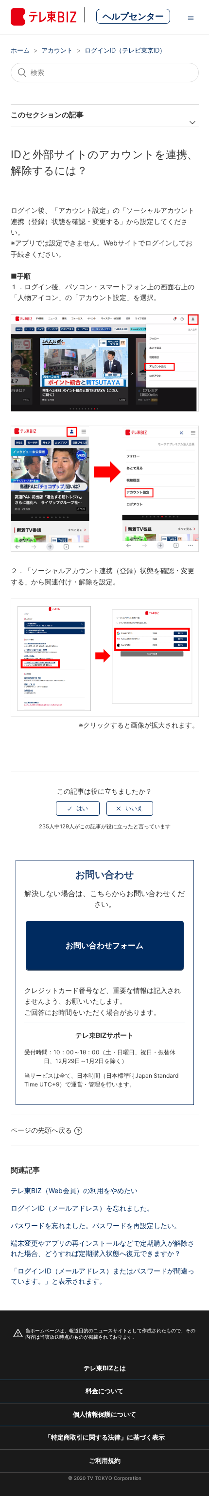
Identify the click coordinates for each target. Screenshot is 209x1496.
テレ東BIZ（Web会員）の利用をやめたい (74, 1190)
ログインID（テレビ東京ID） (125, 50)
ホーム (20, 50)
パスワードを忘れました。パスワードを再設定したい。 (96, 1225)
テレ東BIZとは (105, 1368)
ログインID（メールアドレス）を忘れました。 (82, 1208)
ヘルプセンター (133, 16)
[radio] (78, 808)
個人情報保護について (104, 1414)
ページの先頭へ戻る (41, 1130)
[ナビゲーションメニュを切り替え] (191, 17)
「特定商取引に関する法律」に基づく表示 (105, 1437)
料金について (104, 1391)
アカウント (57, 50)
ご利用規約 (105, 1460)
